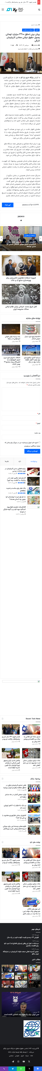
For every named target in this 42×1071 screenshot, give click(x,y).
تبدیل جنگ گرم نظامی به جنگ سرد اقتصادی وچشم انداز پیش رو (32, 739)
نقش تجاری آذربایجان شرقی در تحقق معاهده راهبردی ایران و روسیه (14, 786)
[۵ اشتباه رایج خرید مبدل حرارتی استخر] (31, 329)
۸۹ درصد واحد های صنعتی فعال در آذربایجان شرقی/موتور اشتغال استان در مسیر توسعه (21, 244)
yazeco (35, 45)
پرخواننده (34, 461)
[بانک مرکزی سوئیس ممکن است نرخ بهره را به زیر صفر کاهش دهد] (31, 753)
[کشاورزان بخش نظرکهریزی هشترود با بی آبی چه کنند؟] (34, 819)
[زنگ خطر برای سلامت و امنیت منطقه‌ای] (33, 490)
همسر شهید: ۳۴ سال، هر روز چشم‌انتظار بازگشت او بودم (11, 738)
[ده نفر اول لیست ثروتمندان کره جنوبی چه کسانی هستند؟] (33, 500)
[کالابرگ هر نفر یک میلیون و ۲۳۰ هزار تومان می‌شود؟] (34, 968)
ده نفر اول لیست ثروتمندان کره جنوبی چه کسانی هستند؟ (16, 498)
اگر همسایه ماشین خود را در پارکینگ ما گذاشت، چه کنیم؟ (16, 479)
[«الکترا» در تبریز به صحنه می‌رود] (34, 984)
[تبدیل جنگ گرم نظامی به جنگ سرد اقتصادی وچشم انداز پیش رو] (31, 729)
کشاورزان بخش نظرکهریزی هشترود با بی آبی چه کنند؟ (14, 816)
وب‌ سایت (37, 433)
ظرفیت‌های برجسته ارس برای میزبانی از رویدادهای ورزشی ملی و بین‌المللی (14, 827)
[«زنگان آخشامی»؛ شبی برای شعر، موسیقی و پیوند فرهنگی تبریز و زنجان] (8, 984)
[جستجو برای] (39, 10)
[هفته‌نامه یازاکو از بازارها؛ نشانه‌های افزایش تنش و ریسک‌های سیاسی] (21, 984)
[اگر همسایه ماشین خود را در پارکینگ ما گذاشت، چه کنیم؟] (33, 481)
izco (9, 1052)
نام (38, 414)
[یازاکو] (15, 9)
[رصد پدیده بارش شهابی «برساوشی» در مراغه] (11, 329)
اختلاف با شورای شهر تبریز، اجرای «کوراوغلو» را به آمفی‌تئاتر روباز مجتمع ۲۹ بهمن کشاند (11, 361)
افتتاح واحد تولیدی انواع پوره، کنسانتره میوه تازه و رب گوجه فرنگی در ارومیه (14, 509)
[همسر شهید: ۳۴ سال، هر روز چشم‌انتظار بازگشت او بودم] (11, 729)
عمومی (17, 1056)
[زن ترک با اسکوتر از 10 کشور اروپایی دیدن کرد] (34, 808)
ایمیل (38, 423)
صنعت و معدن (28, 30)
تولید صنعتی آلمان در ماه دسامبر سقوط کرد (15, 795)
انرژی (22, 1056)
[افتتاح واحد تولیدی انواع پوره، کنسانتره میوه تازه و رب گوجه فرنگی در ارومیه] (33, 591)
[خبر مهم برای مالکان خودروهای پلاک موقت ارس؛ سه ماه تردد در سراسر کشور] (31, 902)
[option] (21, 238)
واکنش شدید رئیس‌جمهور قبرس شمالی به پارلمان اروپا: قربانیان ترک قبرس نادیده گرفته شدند (11, 764)
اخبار (32, 25)
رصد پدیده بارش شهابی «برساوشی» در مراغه (12, 337)
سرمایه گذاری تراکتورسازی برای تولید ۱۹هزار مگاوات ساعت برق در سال (32, 360)
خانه (36, 25)
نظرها (7, 461)
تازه (20, 461)
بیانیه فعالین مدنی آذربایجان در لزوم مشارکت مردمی (15, 470)
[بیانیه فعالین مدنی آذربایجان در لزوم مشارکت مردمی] (33, 471)
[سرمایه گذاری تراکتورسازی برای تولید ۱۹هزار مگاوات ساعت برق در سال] (31, 350)
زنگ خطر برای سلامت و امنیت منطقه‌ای (16, 489)
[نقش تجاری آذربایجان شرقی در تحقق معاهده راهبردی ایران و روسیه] (34, 788)
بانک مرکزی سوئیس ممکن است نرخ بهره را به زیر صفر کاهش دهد (31, 763)
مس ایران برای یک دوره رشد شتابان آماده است (21, 1014)
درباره (27, 1056)
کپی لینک (8, 205)
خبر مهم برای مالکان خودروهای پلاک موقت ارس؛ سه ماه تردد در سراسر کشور (31, 911)
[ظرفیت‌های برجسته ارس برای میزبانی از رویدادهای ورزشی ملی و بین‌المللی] (34, 830)
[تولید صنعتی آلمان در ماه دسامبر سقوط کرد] (34, 798)
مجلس (11, 1056)
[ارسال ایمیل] (32, 45)
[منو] (3, 10)
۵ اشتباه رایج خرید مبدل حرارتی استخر (32, 337)
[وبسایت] (21, 220)
